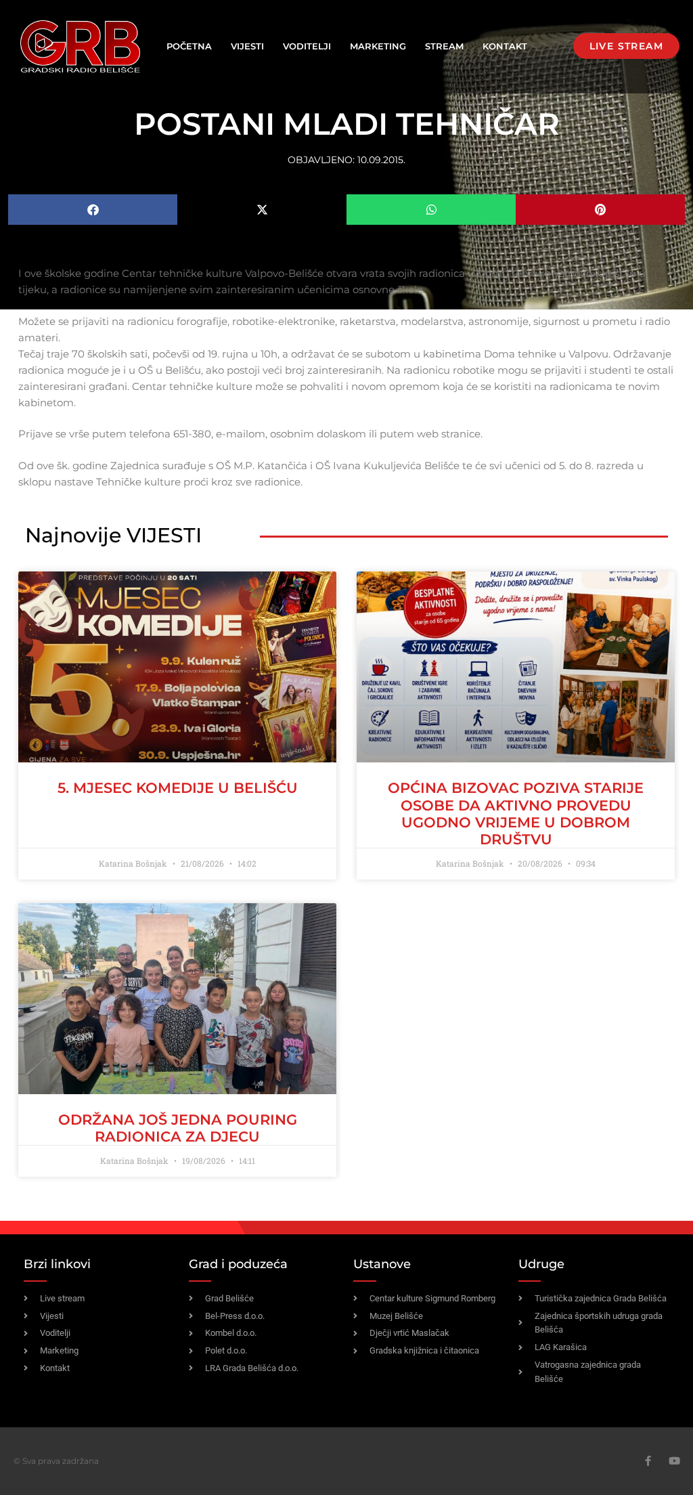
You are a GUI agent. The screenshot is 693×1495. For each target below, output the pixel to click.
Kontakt (505, 46)
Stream (444, 46)
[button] (92, 209)
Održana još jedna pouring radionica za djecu (177, 1128)
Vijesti (247, 46)
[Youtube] (674, 1461)
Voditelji (307, 46)
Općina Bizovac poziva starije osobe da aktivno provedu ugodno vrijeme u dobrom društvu (516, 813)
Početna (189, 46)
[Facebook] (648, 1461)
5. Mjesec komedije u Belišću (178, 787)
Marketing (378, 46)
